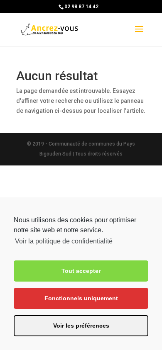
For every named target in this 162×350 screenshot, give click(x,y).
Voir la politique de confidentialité (64, 241)
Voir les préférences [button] (81, 325)
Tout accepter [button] (81, 270)
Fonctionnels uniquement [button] (81, 298)
